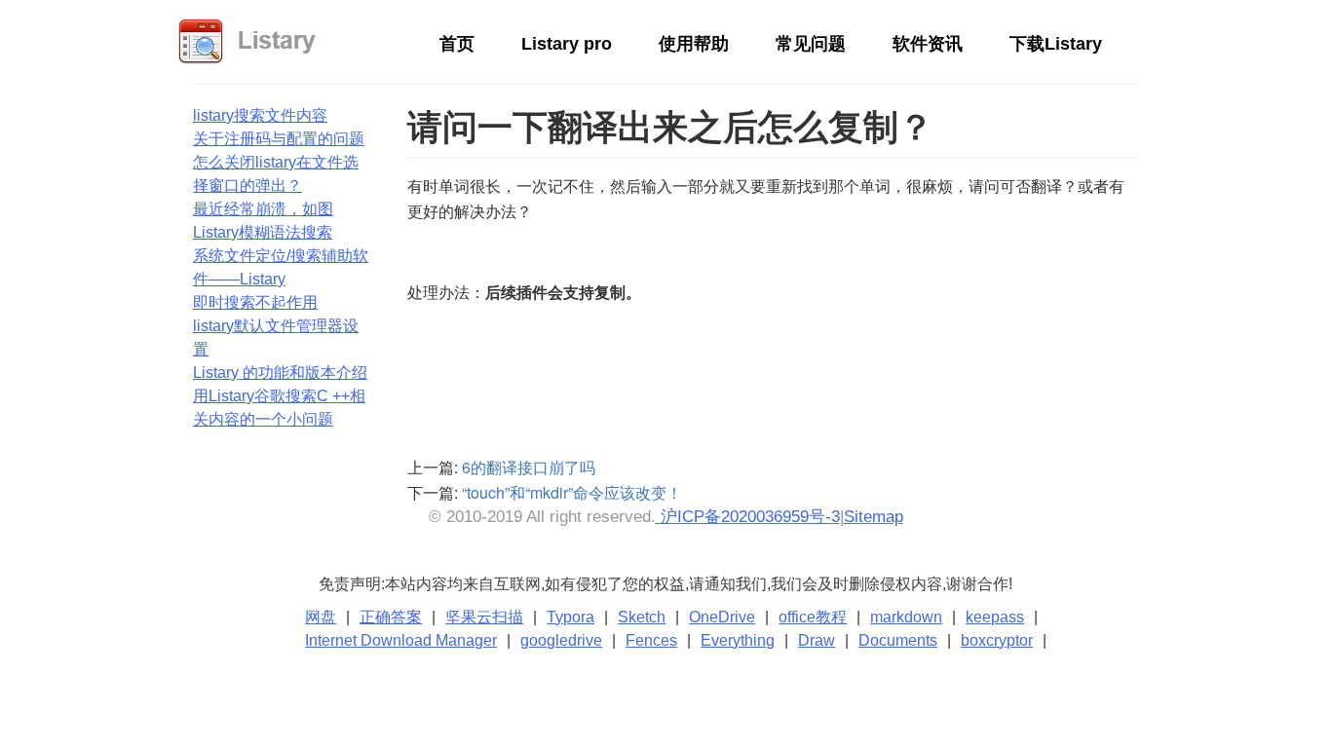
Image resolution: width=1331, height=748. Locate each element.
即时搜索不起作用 (255, 302)
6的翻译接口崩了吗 (528, 467)
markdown (906, 617)
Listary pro (566, 44)
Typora (570, 617)
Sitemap (873, 516)
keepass (995, 617)
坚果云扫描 (484, 617)
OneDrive (722, 617)
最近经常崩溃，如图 (263, 209)
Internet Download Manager (401, 640)
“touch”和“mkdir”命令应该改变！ (572, 492)
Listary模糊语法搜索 (262, 232)
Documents (897, 640)
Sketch (642, 617)
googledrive (561, 640)
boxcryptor (997, 640)
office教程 (813, 617)
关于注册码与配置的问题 (278, 139)
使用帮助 (694, 44)
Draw (816, 640)
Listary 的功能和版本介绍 (280, 372)
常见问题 (811, 44)
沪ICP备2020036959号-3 (748, 516)
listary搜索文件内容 (260, 115)
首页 (457, 44)
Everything (738, 640)
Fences (651, 640)
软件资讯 (928, 44)
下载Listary (1055, 44)
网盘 (320, 617)
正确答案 (391, 617)
